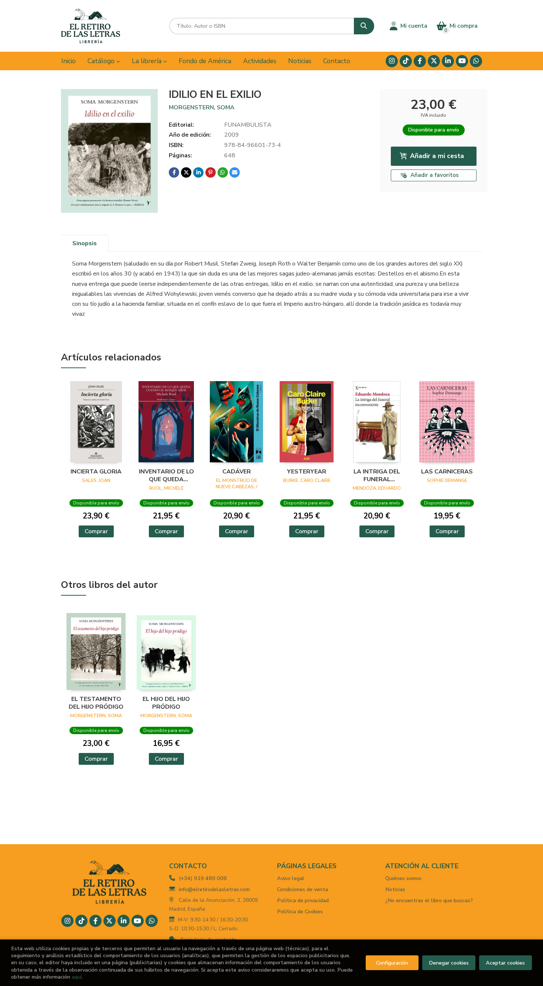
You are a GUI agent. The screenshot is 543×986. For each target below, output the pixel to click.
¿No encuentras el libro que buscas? (429, 900)
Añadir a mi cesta (437, 155)
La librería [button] (147, 61)
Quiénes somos (403, 878)
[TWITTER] (434, 61)
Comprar (96, 531)
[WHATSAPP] (476, 61)
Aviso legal (290, 878)
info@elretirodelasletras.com (214, 889)
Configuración (392, 962)
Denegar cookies (449, 962)
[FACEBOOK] (420, 61)
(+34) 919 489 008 (203, 878)
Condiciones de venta (302, 889)
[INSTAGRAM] (392, 61)
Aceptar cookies (505, 962)
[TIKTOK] (406, 61)
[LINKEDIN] (448, 61)
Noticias (395, 889)
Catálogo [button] (102, 61)
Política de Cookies (300, 911)
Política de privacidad (303, 900)
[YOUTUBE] (462, 61)
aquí (77, 976)
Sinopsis (84, 243)
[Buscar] (364, 26)
